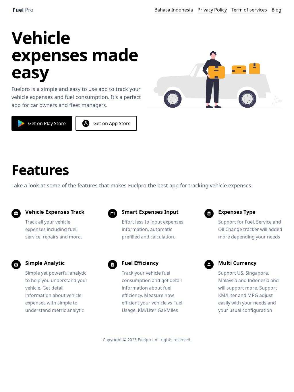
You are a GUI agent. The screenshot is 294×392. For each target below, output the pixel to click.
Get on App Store (112, 123)
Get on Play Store (47, 123)
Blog (276, 10)
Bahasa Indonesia (173, 10)
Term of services (249, 10)
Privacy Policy (212, 10)
